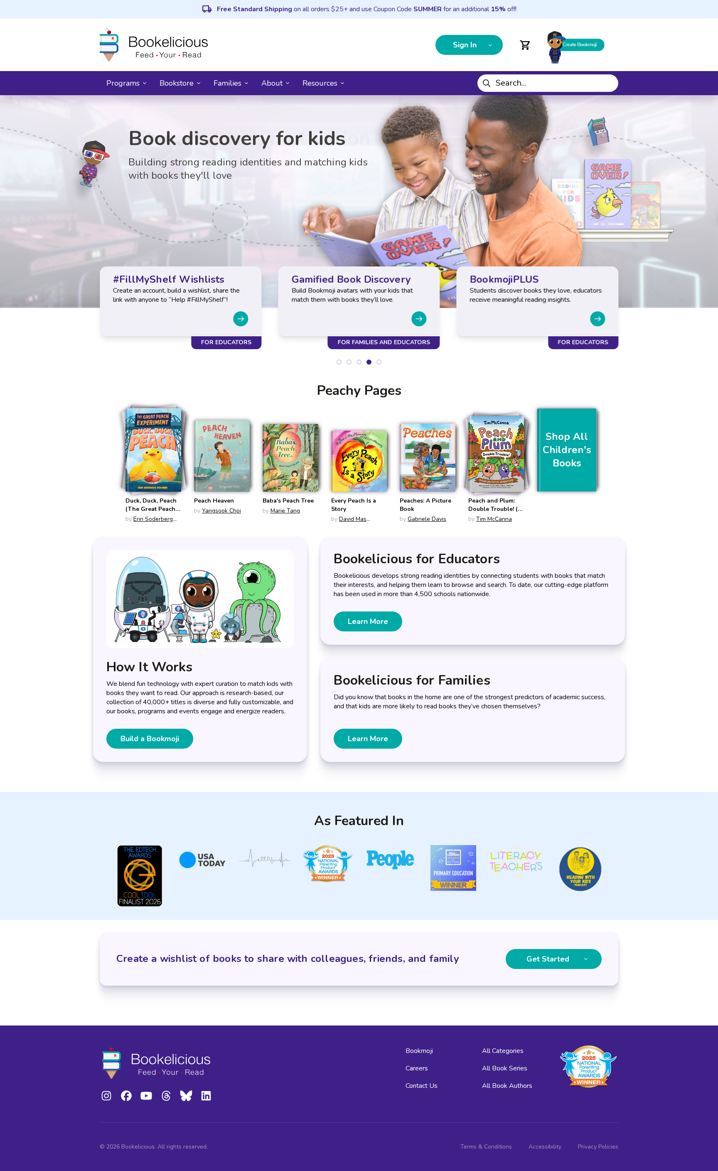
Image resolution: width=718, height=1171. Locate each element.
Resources (319, 83)
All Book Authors (507, 1085)
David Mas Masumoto (348, 523)
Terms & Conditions (486, 1147)
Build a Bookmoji (149, 739)
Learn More (368, 621)
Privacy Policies (598, 1147)
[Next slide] (240, 318)
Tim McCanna (494, 519)
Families (227, 83)
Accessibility (545, 1147)
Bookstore (177, 83)
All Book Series (504, 1068)
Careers (417, 1068)
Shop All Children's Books (567, 450)
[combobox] (547, 83)
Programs (123, 83)
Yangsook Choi (221, 511)
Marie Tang (285, 511)
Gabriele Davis (427, 519)
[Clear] (608, 83)
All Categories (503, 1050)
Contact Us (422, 1085)
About (272, 83)
